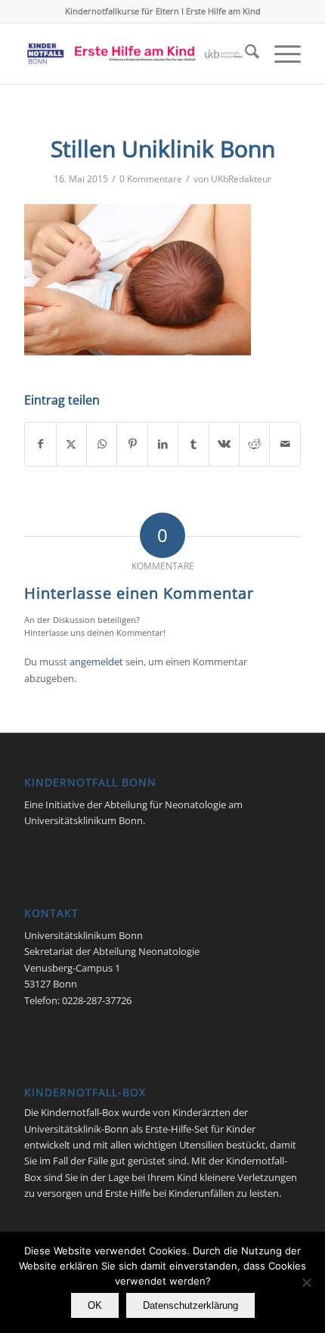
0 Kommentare (150, 178)
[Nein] (306, 1282)
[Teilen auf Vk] (224, 444)
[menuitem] (244, 53)
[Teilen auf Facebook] (40, 444)
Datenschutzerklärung (190, 1305)
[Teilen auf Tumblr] (193, 444)
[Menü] (280, 53)
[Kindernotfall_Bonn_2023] (134, 53)
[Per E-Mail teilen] (285, 444)
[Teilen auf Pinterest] (132, 444)
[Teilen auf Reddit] (254, 444)
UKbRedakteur (241, 178)
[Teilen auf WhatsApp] (101, 444)
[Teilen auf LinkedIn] (163, 444)
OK (95, 1305)
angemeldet (96, 661)
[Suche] (244, 53)
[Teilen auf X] (71, 444)
